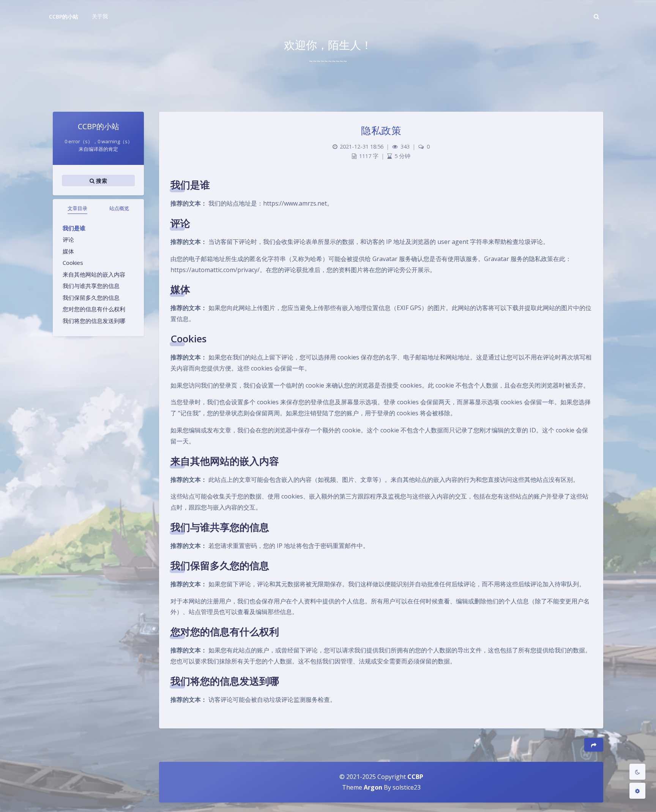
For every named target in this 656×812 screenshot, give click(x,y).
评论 (68, 239)
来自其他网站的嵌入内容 (94, 274)
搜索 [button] (101, 180)
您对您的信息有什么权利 (94, 309)
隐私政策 (381, 130)
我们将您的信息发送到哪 (94, 320)
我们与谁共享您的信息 (91, 286)
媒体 (68, 251)
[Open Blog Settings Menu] (637, 791)
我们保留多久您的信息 (91, 297)
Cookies (73, 262)
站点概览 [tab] (119, 208)
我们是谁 (74, 228)
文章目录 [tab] (77, 208)
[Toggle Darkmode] (637, 772)
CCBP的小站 (63, 16)
